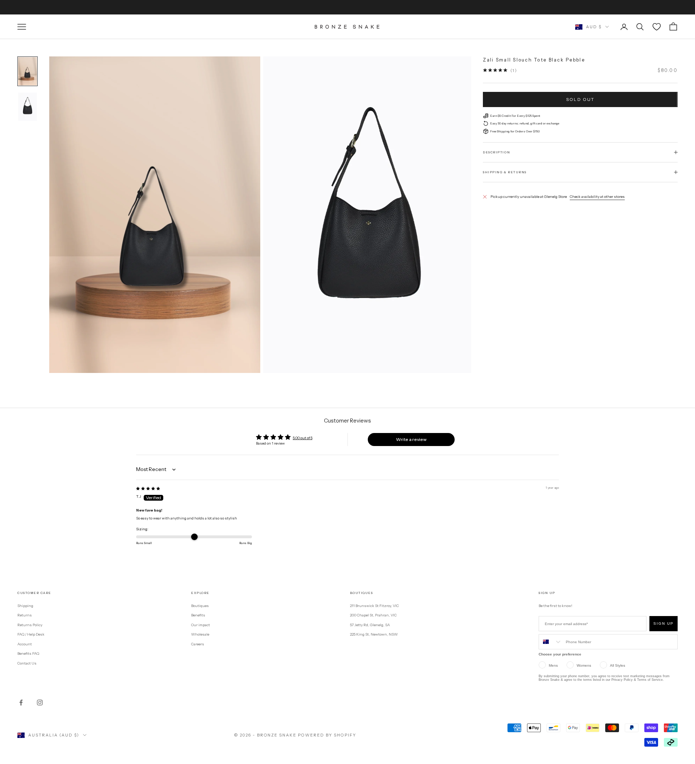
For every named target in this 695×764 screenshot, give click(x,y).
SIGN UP (663, 623)
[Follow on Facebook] (21, 702)
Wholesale (200, 634)
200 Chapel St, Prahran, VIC (373, 615)
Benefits (198, 615)
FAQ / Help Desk (31, 634)
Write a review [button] (411, 439)
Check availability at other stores (597, 196)
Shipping (25, 605)
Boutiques (200, 605)
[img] (148, 488)
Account (24, 644)
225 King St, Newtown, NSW (374, 634)
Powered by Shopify (327, 735)
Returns (24, 615)
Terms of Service (650, 680)
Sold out (580, 99)
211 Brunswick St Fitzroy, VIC (374, 605)
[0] (657, 27)
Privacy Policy (622, 680)
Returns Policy (29, 625)
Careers (197, 644)
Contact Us (27, 663)
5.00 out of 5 (302, 438)
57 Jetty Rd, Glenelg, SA (370, 625)
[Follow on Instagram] (39, 702)
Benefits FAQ (28, 653)
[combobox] (550, 641)
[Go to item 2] (27, 107)
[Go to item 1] (27, 71)
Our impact (200, 625)
